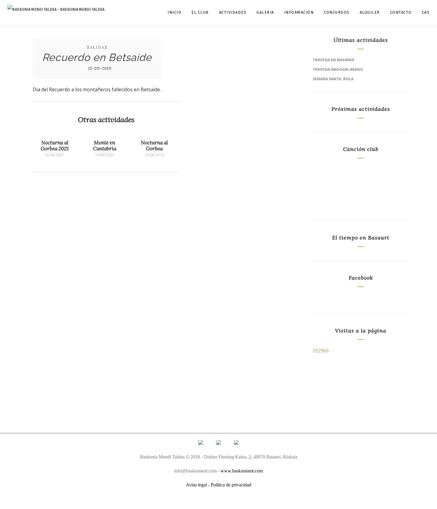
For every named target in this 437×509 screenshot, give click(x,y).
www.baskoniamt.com (242, 470)
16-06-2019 (154, 155)
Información (299, 12)
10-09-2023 (104, 155)
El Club (200, 12)
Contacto (401, 12)
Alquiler (370, 12)
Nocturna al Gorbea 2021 (55, 145)
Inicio (174, 12)
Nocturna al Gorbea (154, 145)
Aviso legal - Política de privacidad (218, 484)
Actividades (233, 12)
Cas (426, 12)
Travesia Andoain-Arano (338, 69)
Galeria (265, 12)
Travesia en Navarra (333, 59)
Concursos (337, 12)
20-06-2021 (54, 155)
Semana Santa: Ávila (333, 78)
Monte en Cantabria (104, 145)
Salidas (97, 47)
